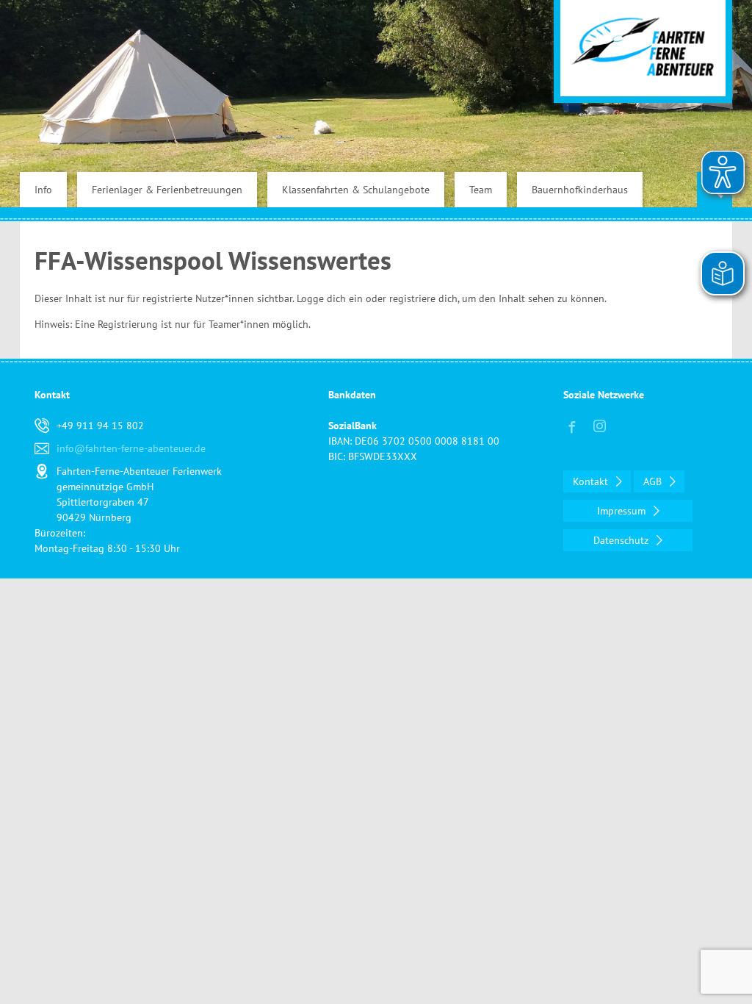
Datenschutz (622, 540)
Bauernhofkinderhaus (580, 189)
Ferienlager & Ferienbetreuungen (167, 189)
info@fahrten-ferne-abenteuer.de (131, 448)
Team (480, 189)
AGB (654, 481)
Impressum (622, 510)
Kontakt (592, 481)
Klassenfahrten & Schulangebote (356, 189)
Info (43, 189)
